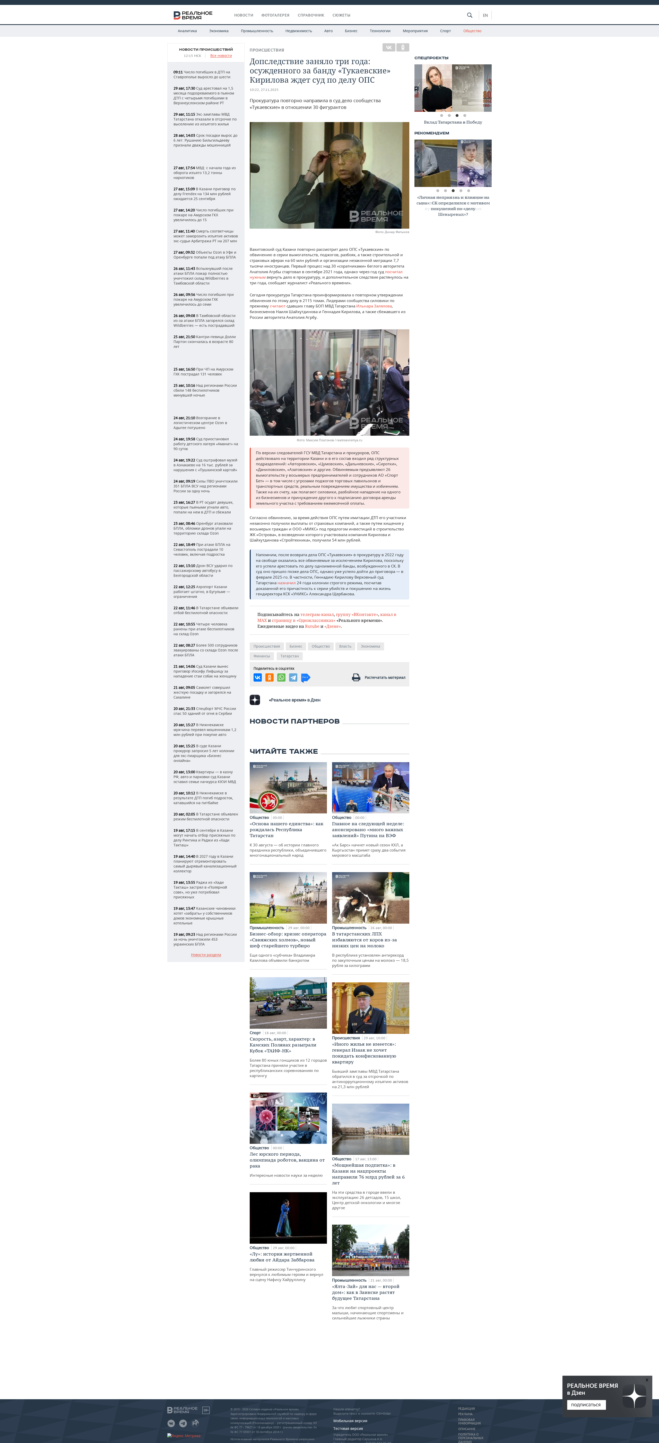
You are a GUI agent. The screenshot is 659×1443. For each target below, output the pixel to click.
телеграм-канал (317, 614)
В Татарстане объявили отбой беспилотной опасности (206, 610)
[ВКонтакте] (389, 47)
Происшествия (267, 50)
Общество (472, 30)
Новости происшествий (206, 50)
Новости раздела (206, 955)
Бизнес (351, 30)
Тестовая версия (348, 1428)
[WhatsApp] (281, 677)
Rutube (312, 626)
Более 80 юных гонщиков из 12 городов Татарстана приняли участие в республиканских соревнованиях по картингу (288, 1057)
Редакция (466, 1409)
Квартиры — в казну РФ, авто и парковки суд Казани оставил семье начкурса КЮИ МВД (205, 776)
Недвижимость (298, 30)
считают (277, 305)
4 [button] (464, 115)
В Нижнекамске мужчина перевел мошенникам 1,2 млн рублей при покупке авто (205, 729)
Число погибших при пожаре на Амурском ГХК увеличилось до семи (204, 299)
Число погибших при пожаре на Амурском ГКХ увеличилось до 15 (203, 215)
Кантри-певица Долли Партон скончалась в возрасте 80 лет (205, 341)
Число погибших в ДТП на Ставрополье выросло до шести (202, 74)
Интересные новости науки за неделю (287, 1164)
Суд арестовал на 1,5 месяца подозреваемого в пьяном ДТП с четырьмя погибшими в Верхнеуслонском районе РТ (204, 95)
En (485, 15)
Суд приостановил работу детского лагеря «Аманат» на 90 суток (206, 443)
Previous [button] (418, 88)
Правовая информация (469, 1421)
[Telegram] (293, 677)
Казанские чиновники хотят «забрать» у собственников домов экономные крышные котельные (205, 915)
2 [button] (449, 115)
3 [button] (456, 115)
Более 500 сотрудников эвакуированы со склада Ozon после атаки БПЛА (206, 650)
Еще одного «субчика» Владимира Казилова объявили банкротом (288, 947)
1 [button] (441, 115)
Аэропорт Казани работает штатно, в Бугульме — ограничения (202, 591)
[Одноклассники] (402, 47)
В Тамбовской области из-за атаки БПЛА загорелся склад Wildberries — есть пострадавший (205, 320)
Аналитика (187, 30)
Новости (243, 15)
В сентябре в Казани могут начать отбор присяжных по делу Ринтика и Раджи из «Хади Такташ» (204, 837)
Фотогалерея (276, 15)
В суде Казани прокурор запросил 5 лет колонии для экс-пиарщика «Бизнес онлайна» (204, 753)
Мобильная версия (350, 1420)
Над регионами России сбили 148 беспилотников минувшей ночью (205, 390)
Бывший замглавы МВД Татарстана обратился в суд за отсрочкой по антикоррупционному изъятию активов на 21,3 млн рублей (370, 1065)
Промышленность (257, 30)
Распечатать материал (385, 677)
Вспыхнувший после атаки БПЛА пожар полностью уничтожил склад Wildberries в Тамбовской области (203, 276)
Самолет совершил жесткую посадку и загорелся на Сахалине (202, 692)
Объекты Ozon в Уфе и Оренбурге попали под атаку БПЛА (205, 255)
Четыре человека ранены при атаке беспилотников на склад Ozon (204, 629)
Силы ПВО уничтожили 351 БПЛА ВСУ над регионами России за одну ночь (206, 486)
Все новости (221, 56)
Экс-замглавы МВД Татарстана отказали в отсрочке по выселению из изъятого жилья (205, 119)
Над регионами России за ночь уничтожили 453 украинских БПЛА (205, 939)
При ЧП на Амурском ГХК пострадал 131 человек (203, 371)
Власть (345, 646)
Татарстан (290, 656)
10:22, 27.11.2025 (264, 90)
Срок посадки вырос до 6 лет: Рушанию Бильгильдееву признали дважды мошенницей (205, 140)
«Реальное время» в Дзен (294, 700)
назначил (287, 582)
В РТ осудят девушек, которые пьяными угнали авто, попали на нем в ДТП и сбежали (203, 507)
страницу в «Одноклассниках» (303, 620)
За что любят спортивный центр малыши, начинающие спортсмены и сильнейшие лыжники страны (368, 1301)
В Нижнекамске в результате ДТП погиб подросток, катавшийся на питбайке (203, 798)
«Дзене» (332, 626)
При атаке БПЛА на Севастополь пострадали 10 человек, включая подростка (202, 549)
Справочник (311, 15)
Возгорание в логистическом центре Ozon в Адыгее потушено (200, 422)
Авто (328, 30)
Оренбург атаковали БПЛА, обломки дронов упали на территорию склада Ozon (203, 528)
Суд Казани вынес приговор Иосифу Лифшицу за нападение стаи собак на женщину (205, 671)
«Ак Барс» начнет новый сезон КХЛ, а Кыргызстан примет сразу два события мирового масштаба (368, 839)
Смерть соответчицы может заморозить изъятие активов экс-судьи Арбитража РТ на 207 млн (206, 236)
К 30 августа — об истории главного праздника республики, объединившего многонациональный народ (288, 839)
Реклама (465, 1414)
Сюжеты (342, 15)
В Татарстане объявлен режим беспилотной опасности (206, 816)
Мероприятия (415, 30)
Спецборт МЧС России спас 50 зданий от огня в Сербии (205, 711)
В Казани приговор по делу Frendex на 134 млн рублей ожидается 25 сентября (205, 193)
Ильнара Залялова (374, 305)
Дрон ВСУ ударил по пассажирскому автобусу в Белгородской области (203, 570)
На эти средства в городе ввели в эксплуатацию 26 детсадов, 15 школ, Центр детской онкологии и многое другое (368, 1186)
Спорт (445, 30)
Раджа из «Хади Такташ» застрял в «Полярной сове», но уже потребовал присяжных (200, 889)
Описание (466, 1429)
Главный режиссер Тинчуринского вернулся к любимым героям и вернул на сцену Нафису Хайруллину (286, 1266)
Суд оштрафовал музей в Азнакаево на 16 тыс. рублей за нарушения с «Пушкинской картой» (205, 465)
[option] (453, 88)
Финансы (262, 656)
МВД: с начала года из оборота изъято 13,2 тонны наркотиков (205, 172)
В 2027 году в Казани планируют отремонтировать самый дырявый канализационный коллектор (205, 863)
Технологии (380, 30)
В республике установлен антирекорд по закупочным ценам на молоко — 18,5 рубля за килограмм (370, 949)
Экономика (219, 30)
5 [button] (468, 190)
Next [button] (488, 88)
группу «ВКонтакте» (357, 614)
